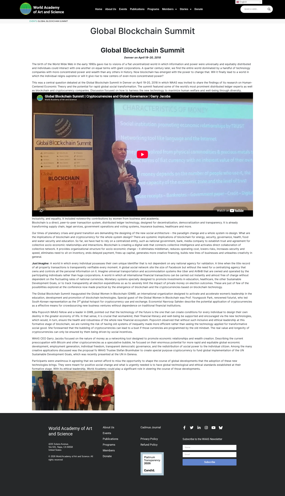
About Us (110, 9)
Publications (137, 9)
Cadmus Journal (151, 427)
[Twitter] (191, 427)
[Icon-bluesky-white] (220, 427)
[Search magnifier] (269, 9)
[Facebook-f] (184, 427)
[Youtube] (213, 427)
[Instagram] (206, 427)
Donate (198, 9)
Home (98, 9)
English (243, 2)
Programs (153, 9)
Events (123, 9)
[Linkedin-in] (199, 427)
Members (168, 9)
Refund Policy (149, 444)
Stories (184, 9)
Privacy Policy (149, 439)
